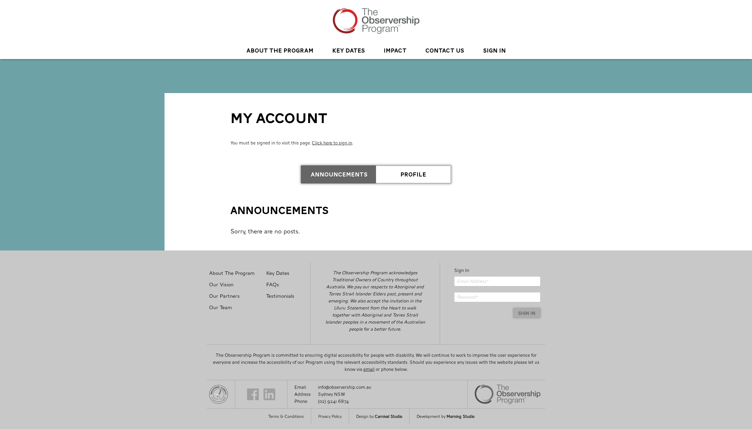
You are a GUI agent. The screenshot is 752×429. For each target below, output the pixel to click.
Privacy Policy (330, 416)
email (369, 369)
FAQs (272, 285)
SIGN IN (494, 50)
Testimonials (280, 296)
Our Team (220, 308)
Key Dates (348, 50)
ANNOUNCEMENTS (339, 174)
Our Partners (224, 296)
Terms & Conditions (286, 416)
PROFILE (413, 174)
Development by (445, 416)
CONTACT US (444, 50)
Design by (379, 416)
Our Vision (221, 285)
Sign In (461, 270)
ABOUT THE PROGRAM (279, 50)
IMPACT (395, 50)
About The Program (232, 273)
